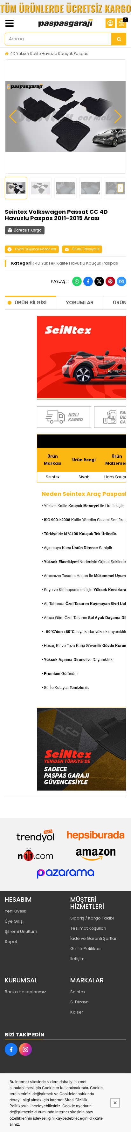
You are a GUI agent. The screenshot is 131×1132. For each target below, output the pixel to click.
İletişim (77, 959)
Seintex (77, 992)
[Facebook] (88, 281)
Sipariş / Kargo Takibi (92, 918)
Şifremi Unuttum (21, 931)
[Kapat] (115, 1103)
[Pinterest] (110, 281)
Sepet (11, 942)
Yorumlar (79, 302)
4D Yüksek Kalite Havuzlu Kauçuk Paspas (49, 53)
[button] (13, 117)
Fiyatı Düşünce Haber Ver (35, 249)
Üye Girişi (14, 921)
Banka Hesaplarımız (25, 992)
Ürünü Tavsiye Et (86, 249)
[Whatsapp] (77, 281)
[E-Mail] (121, 281)
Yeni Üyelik (15, 911)
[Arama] (119, 39)
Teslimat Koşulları (88, 928)
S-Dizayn (79, 1002)
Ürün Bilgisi (30, 302)
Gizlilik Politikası (85, 949)
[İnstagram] (25, 1049)
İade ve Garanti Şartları (94, 938)
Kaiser (76, 1012)
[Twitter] (99, 281)
